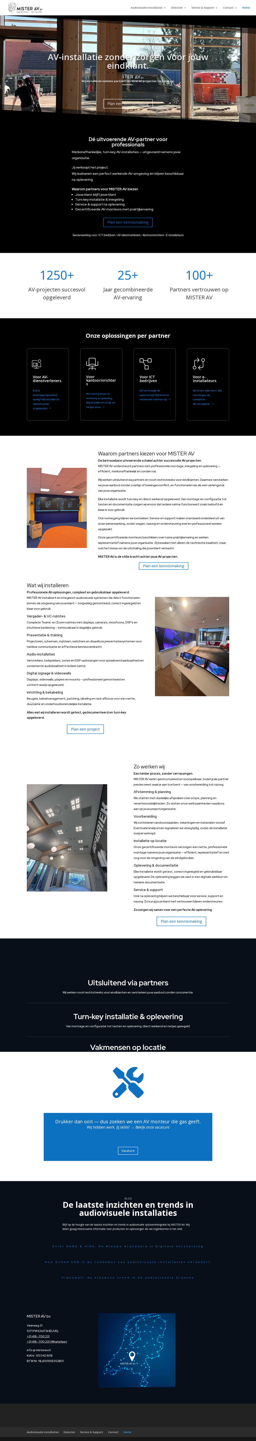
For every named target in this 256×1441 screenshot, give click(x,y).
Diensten (177, 7)
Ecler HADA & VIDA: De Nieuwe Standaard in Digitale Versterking (128, 1246)
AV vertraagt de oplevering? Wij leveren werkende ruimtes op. (154, 395)
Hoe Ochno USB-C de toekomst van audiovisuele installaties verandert (128, 1262)
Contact (228, 7)
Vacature (128, 1151)
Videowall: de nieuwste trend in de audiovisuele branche (128, 1277)
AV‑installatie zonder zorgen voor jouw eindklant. (128, 60)
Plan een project (85, 729)
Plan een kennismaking (128, 102)
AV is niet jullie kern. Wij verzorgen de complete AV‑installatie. (207, 397)
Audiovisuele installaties (146, 7)
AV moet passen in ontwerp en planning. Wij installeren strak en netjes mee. (100, 400)
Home (246, 7)
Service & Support (202, 7)
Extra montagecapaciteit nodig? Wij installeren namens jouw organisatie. (46, 399)
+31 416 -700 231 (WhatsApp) (47, 1342)
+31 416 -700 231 (38, 1336)
